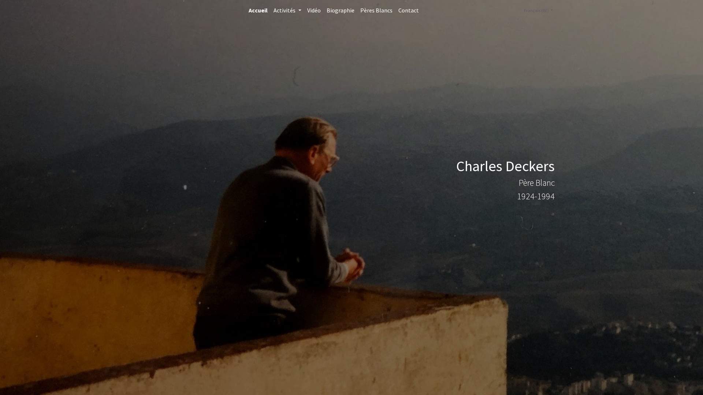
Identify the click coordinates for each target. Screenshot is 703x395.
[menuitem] (258, 10)
